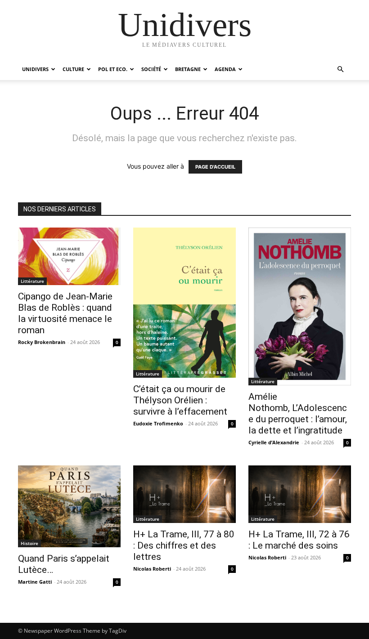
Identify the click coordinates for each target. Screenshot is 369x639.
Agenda (225, 69)
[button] (340, 69)
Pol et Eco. (112, 69)
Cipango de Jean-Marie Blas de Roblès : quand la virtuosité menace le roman (65, 313)
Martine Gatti (35, 581)
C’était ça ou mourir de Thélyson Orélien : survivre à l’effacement (180, 400)
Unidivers (35, 69)
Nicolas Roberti (152, 568)
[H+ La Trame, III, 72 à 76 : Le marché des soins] (299, 494)
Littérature (32, 281)
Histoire (29, 543)
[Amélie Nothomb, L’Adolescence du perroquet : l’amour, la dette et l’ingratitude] (299, 306)
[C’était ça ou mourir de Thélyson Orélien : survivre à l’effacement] (184, 303)
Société (151, 69)
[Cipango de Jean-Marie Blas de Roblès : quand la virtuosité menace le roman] (69, 256)
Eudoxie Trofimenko (158, 423)
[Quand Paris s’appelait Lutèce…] (69, 506)
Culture (73, 69)
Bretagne (188, 69)
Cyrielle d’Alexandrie (273, 442)
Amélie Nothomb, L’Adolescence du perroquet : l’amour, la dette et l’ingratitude (297, 413)
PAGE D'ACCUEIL (215, 167)
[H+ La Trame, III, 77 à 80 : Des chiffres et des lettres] (184, 494)
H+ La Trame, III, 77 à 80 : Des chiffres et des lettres (183, 545)
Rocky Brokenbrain (41, 342)
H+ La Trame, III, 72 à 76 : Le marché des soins (299, 540)
